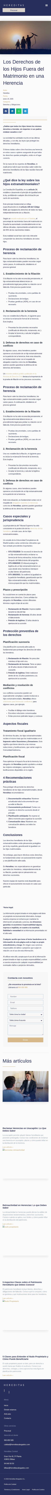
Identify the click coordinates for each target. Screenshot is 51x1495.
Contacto (7, 1418)
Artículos (7, 1414)
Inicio (6, 1405)
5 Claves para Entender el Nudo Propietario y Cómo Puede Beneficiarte (25, 1357)
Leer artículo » (8, 1147)
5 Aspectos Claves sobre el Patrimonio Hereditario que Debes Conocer (22, 1283)
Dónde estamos (10, 1410)
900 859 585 (23, 987)
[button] (47, 5)
